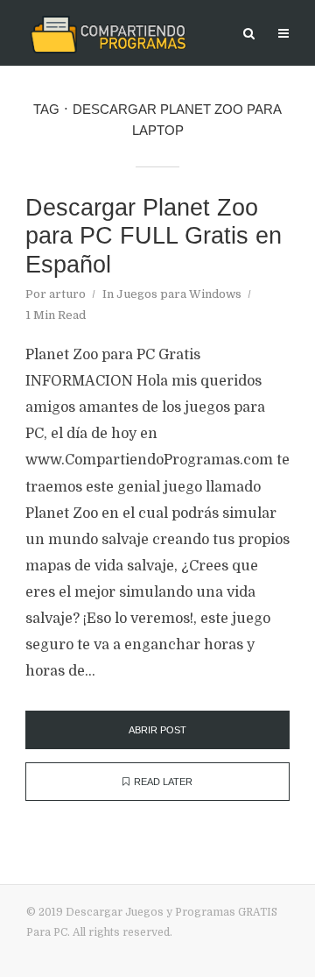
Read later (163, 781)
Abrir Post (157, 730)
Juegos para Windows (179, 294)
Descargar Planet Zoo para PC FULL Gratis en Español (153, 236)
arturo (67, 294)
